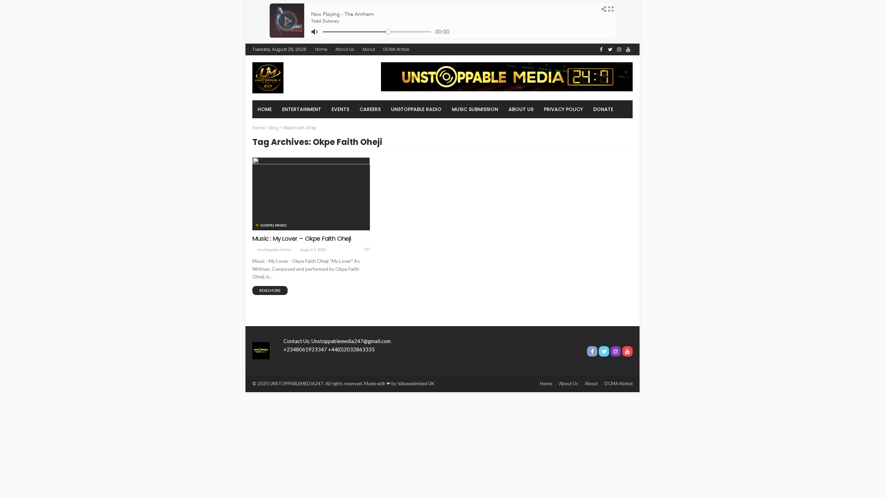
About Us (344, 49)
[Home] (261, 350)
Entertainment (301, 109)
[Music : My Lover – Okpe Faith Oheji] (311, 193)
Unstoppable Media (274, 249)
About (368, 49)
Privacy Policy (563, 109)
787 (367, 249)
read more (270, 290)
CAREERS (370, 109)
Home (321, 49)
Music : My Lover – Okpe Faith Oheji (301, 238)
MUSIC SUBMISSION (475, 109)
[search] (624, 109)
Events (340, 109)
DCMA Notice (396, 49)
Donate (603, 109)
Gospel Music (273, 225)
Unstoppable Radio (416, 109)
